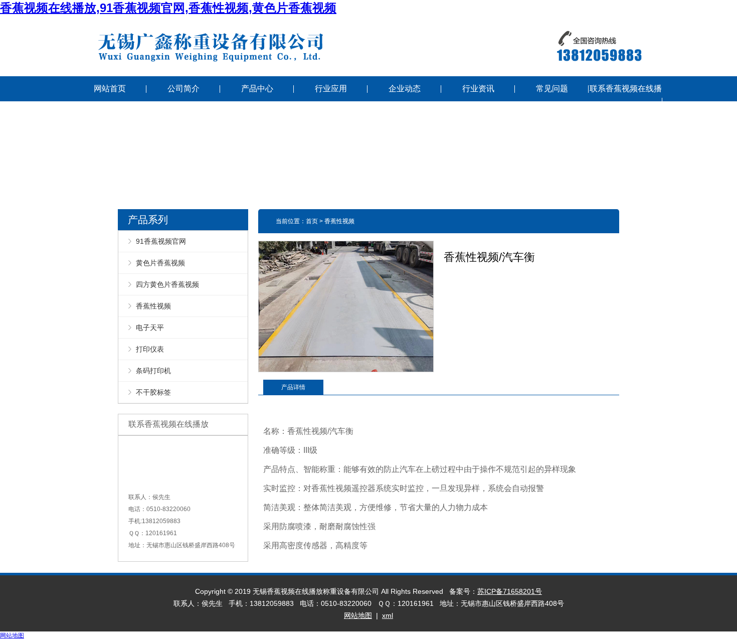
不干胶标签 (153, 392)
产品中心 (257, 88)
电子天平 (150, 328)
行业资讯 (478, 88)
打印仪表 (150, 349)
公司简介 (183, 88)
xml (387, 615)
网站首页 (110, 88)
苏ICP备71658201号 (509, 591)
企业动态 (405, 88)
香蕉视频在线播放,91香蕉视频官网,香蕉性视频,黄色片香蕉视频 (168, 8)
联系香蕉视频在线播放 (626, 101)
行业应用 (331, 88)
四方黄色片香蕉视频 (167, 284)
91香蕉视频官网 (161, 241)
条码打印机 (153, 371)
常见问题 (552, 88)
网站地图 (358, 615)
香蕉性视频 (153, 306)
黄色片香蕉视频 (160, 263)
